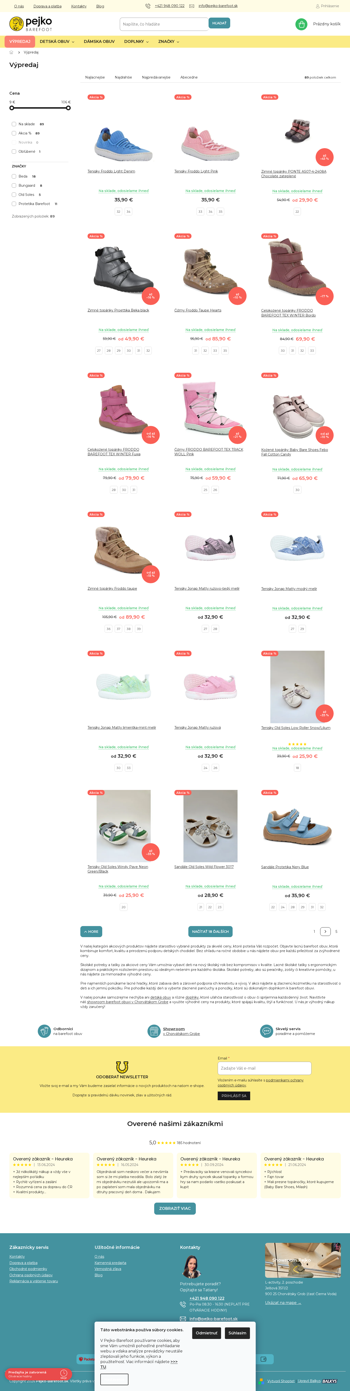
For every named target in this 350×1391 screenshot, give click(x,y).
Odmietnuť (206, 1333)
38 (129, 629)
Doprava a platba (47, 6)
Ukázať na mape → (283, 1302)
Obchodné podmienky (28, 1269)
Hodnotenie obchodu (175, 1123)
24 (205, 768)
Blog (100, 6)
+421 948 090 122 (207, 1298)
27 (99, 350)
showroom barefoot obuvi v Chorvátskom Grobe (127, 1002)
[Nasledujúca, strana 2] (325, 931)
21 (200, 907)
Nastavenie (114, 1379)
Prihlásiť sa (234, 1096)
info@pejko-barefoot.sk (214, 1319)
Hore (93, 931)
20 (124, 907)
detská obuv (160, 997)
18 (297, 768)
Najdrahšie (123, 77)
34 (128, 211)
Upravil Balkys (309, 1381)
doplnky (192, 997)
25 (205, 490)
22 (297, 211)
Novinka (28, 142)
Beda (27, 176)
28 (109, 350)
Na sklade (31, 124)
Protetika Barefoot (38, 204)
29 (119, 350)
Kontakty (79, 6)
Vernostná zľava (108, 1269)
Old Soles (30, 194)
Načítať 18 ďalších (210, 931)
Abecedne (189, 77)
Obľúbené (30, 151)
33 (200, 211)
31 (138, 350)
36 (108, 629)
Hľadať (219, 23)
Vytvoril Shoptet (281, 1381)
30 (129, 350)
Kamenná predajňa (110, 1263)
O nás (19, 6)
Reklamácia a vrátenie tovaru (33, 1281)
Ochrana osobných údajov (31, 1275)
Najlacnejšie (95, 77)
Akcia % (29, 133)
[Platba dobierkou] (263, 1359)
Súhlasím (237, 1333)
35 (220, 211)
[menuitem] (20, 42)
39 (139, 629)
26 (215, 490)
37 (118, 629)
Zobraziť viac (175, 1208)
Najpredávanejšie (156, 77)
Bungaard (30, 185)
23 (220, 907)
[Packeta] (87, 1359)
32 (118, 211)
